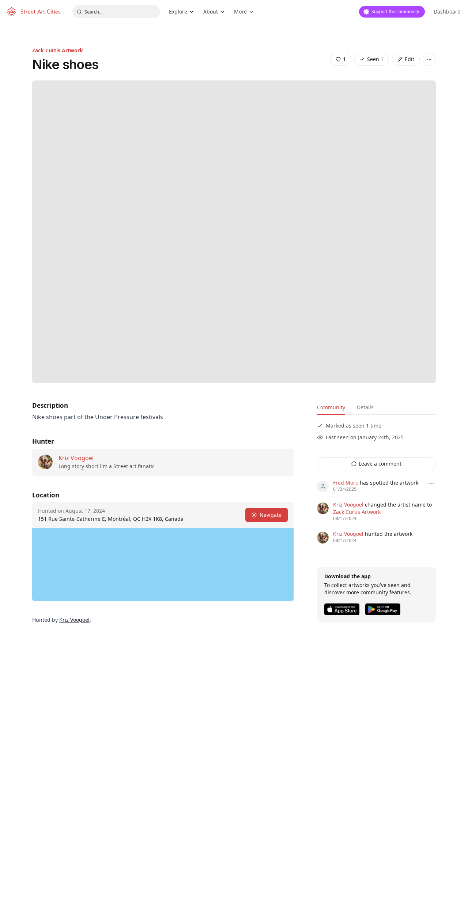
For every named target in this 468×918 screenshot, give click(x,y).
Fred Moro (345, 482)
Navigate (271, 514)
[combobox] (116, 11)
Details (365, 407)
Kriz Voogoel (76, 458)
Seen (375, 59)
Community (331, 407)
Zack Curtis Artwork (57, 50)
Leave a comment (380, 463)
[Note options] (431, 483)
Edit (409, 59)
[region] (163, 564)
